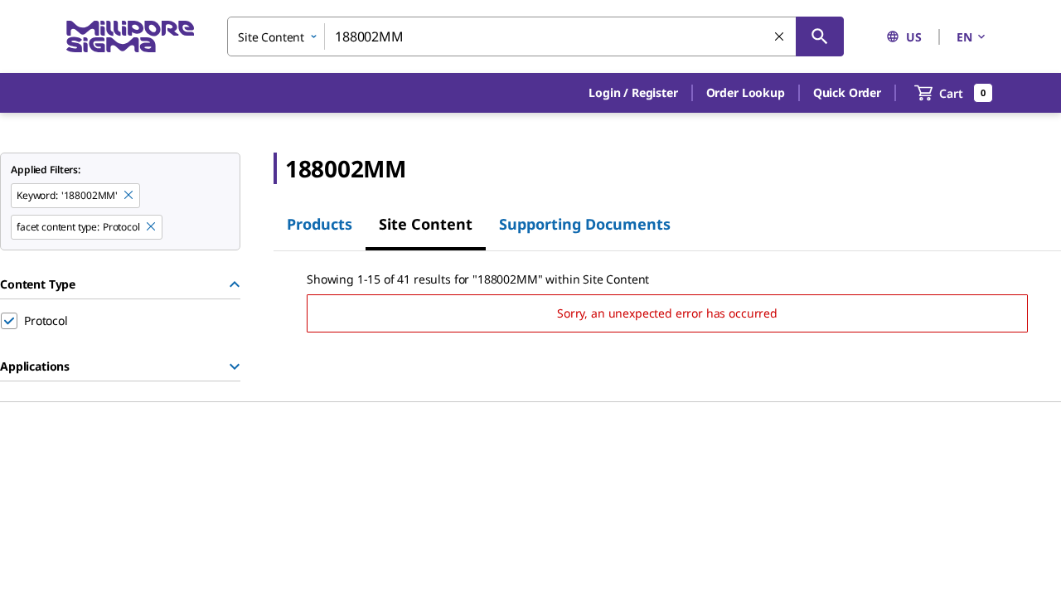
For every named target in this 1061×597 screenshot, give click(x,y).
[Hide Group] (234, 284)
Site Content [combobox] (271, 37)
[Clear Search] (780, 37)
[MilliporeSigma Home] (130, 37)
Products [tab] (319, 224)
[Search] (820, 36)
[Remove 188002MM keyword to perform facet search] (129, 196)
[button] (633, 93)
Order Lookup (745, 92)
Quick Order (847, 92)
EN (964, 37)
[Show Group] (234, 366)
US (914, 37)
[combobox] (535, 36)
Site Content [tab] (425, 224)
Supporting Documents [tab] (585, 224)
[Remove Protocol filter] (152, 227)
